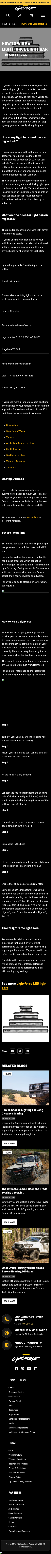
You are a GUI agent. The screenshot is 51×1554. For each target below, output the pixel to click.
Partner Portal (14, 1401)
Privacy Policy (14, 1477)
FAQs (10, 1450)
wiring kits (32, 517)
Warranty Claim (15, 1454)
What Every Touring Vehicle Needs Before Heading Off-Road (23, 1269)
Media (11, 1423)
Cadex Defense (15, 1517)
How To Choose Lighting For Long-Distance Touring (23, 1111)
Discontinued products (18, 1427)
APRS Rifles (13, 1508)
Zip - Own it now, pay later (20, 1481)
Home (4, 24)
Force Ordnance (15, 1513)
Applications (13, 1414)
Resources (13, 1409)
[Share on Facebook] (12, 1051)
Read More (9, 1143)
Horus (11, 1522)
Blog (14, 24)
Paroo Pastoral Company (19, 1531)
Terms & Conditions (17, 1468)
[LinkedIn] (35, 1368)
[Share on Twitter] (20, 1051)
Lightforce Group (15, 1499)
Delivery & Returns (16, 1472)
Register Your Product (17, 1463)
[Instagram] (22, 1368)
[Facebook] (16, 1368)
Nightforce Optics (16, 1504)
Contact (11, 1387)
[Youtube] (29, 1368)
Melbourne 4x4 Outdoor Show (21, 1432)
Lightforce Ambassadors (19, 1418)
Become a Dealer (16, 1392)
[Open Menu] (43, 15)
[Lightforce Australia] (26, 1360)
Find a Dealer (14, 1396)
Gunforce (12, 1526)
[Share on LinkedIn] (27, 1051)
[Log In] (19, 15)
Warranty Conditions (17, 1459)
